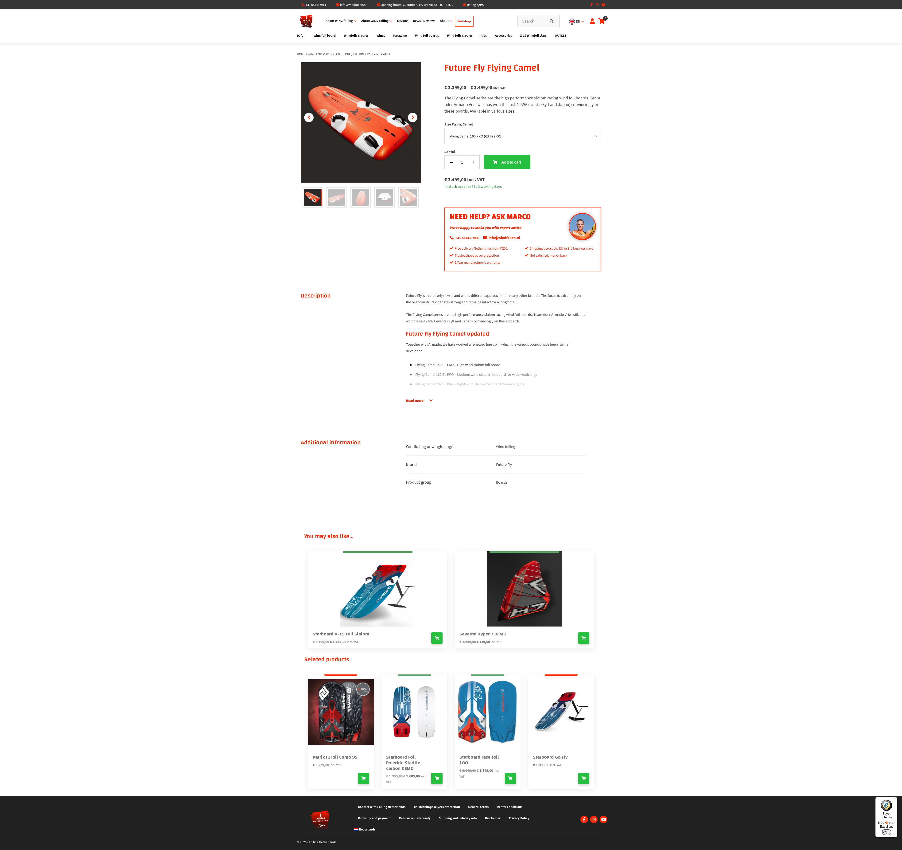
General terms (478, 807)
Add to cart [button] (363, 778)
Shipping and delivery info (458, 818)
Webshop (464, 21)
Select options (437, 638)
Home (301, 54)
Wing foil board (325, 35)
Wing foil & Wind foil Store (329, 54)
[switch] (886, 832)
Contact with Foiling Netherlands (381, 807)
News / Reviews (424, 21)
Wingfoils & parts (356, 35)
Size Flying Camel (458, 124)
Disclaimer (493, 818)
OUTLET (561, 35)
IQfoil (301, 35)
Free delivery (464, 248)
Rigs (484, 35)
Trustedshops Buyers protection (437, 807)
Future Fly (504, 464)
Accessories (503, 35)
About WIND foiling (375, 21)
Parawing (400, 35)
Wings (381, 35)
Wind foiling (505, 446)
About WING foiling (339, 21)
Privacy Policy (519, 818)
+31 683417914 (316, 5)
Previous (309, 117)
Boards (501, 482)
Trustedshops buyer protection (477, 255)
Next (412, 117)
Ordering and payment (374, 818)
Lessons (402, 21)
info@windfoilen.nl (353, 5)
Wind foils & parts (459, 35)
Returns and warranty (415, 818)
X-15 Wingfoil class (533, 35)
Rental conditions (509, 807)
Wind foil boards (427, 35)
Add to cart (511, 162)
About (444, 21)
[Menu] (894, 800)
